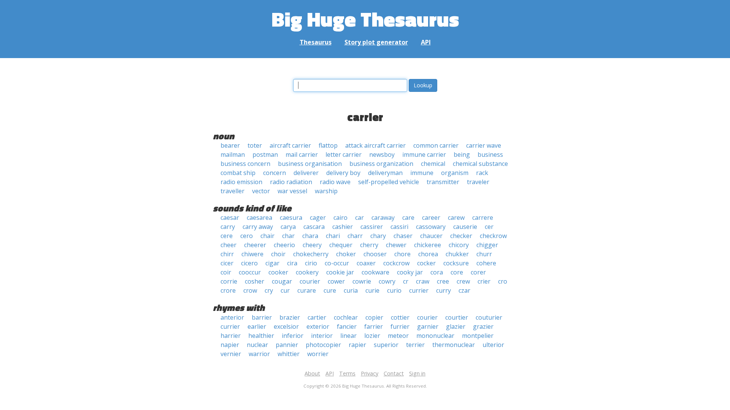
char (288, 236)
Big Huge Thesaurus (365, 19)
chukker (457, 254)
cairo (340, 217)
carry (228, 226)
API (426, 42)
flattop (328, 145)
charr (355, 236)
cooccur (250, 272)
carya (288, 226)
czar (464, 290)
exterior (317, 326)
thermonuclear (453, 345)
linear (348, 335)
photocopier (323, 345)
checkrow (493, 236)
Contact (394, 373)
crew (463, 281)
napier (230, 345)
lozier (372, 335)
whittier (289, 354)
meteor (398, 335)
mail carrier (302, 154)
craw (422, 281)
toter (255, 145)
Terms (347, 373)
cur (285, 290)
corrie (229, 281)
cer (489, 226)
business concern (245, 163)
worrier (317, 354)
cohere (486, 263)
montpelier (478, 335)
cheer (228, 245)
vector (261, 191)
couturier (489, 317)
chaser (403, 236)
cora (436, 272)
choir (278, 254)
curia (351, 290)
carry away (258, 226)
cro (502, 281)
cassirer (371, 226)
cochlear (346, 317)
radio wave (335, 182)
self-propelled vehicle (388, 182)
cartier (317, 317)
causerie (465, 226)
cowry (387, 281)
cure (330, 290)
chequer (340, 245)
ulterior (493, 345)
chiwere (252, 254)
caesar (230, 217)
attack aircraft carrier (375, 145)
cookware (375, 272)
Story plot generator (376, 42)
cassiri (399, 226)
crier (484, 281)
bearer (230, 145)
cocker (426, 263)
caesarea (259, 217)
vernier (231, 354)
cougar (282, 281)
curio (394, 290)
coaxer (366, 263)
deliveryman (385, 173)
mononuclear (435, 335)
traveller (232, 191)
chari (333, 236)
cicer (227, 263)
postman (265, 154)
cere (227, 236)
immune (421, 173)
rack (482, 173)
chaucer (431, 236)
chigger (487, 245)
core (457, 272)
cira (292, 263)
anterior (232, 317)
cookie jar (340, 272)
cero (246, 236)
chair (267, 236)
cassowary (431, 226)
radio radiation (291, 182)
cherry (369, 245)
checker (461, 236)
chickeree (427, 245)
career (431, 217)
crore (228, 290)
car (359, 217)
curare (306, 290)
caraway (383, 217)
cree (443, 281)
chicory (459, 245)
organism (454, 173)
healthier (261, 335)
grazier (483, 326)
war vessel (292, 191)
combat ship (238, 173)
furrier (399, 326)
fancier (347, 326)
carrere (482, 217)
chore (402, 254)
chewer (396, 245)
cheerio (284, 245)
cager (318, 217)
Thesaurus (316, 42)
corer (478, 272)
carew (456, 217)
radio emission (241, 182)
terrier (415, 345)
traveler (478, 182)
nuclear (257, 345)
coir (226, 272)
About (312, 373)
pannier (287, 345)
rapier (357, 345)
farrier (373, 326)
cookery (307, 272)
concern (274, 173)
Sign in (417, 373)
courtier (456, 317)
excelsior (286, 326)
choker (346, 254)
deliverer (306, 173)
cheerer (255, 245)
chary (378, 236)
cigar (272, 263)
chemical (433, 163)
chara (310, 236)
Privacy (369, 373)
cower (336, 281)
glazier (455, 326)
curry (443, 290)
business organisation (310, 163)
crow (250, 290)
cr (405, 281)
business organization (381, 163)
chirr (227, 254)
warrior (259, 354)
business (490, 154)
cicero (249, 263)
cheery (312, 245)
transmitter (443, 182)
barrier (262, 317)
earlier (257, 326)
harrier (231, 335)
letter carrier (343, 154)
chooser (375, 254)
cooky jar (410, 272)
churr (484, 254)
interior (322, 335)
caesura (291, 217)
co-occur (337, 263)
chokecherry (310, 254)
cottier (400, 317)
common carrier (436, 145)
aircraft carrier (290, 145)
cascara (314, 226)
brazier (289, 317)
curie (372, 290)
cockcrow (396, 263)
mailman (233, 154)
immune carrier (424, 154)
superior (386, 345)
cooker (278, 272)
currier (418, 290)
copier (374, 317)
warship (326, 191)
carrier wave (483, 145)
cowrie (361, 281)
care (408, 217)
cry (269, 290)
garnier (427, 326)
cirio (311, 263)
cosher (254, 281)
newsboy (382, 154)
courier (310, 281)
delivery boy (343, 173)
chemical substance (480, 163)
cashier (342, 226)
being (462, 154)
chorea (428, 254)
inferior (292, 335)
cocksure (456, 263)
